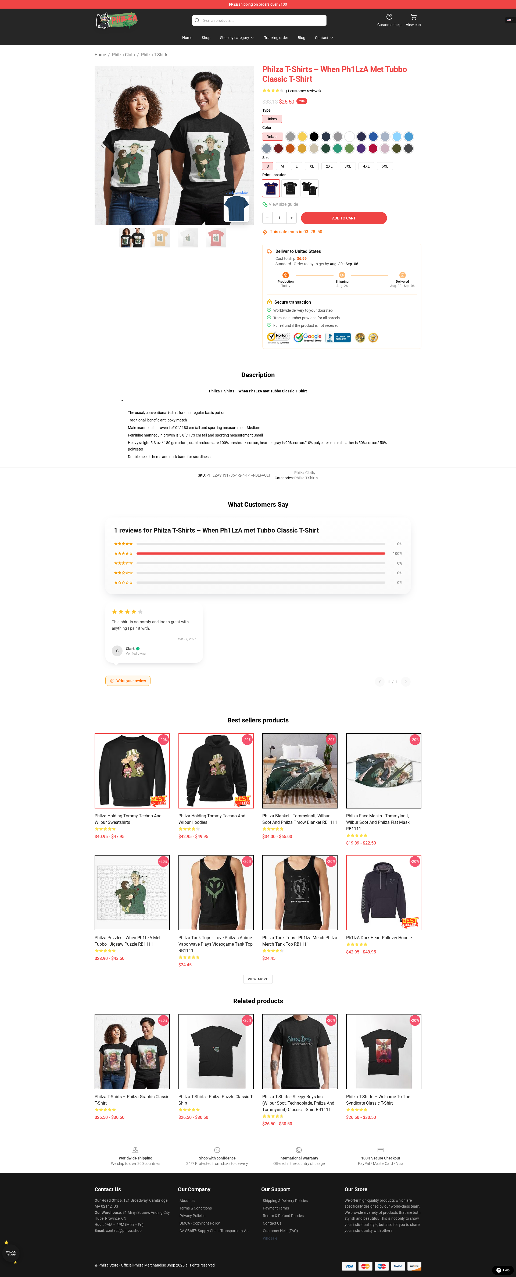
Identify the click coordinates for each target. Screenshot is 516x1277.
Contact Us (272, 1223)
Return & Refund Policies (283, 1216)
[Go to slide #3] (188, 237)
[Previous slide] (103, 145)
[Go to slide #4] (216, 237)
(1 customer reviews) (303, 91)
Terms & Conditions (196, 1208)
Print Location (274, 175)
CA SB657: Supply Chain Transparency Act (215, 1231)
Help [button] (506, 1270)
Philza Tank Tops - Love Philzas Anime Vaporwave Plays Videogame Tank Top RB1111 (215, 944)
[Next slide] (245, 145)
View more (258, 979)
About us (187, 1200)
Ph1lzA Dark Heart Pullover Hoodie (379, 937)
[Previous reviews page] (380, 682)
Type (266, 110)
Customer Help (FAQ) (280, 1231)
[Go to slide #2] (160, 237)
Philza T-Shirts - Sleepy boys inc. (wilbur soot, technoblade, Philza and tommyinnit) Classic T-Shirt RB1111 (298, 1103)
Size (266, 157)
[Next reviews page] (406, 682)
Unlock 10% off (11, 1253)
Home (100, 54)
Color (266, 127)
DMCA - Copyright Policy (200, 1223)
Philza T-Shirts (154, 54)
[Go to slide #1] (132, 237)
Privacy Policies (192, 1216)
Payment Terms (276, 1208)
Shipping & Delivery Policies (285, 1200)
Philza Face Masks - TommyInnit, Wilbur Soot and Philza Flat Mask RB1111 (378, 822)
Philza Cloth (123, 54)
